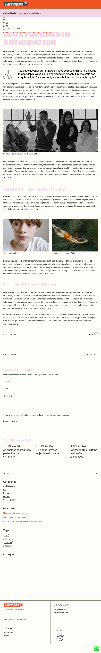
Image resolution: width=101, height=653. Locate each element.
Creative (8, 539)
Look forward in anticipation (14, 517)
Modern (14, 334)
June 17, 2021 (13, 446)
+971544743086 (60, 609)
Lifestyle (8, 542)
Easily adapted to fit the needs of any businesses (83, 453)
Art (4, 489)
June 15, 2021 (13, 29)
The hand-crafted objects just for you (47, 451)
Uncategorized (9, 500)
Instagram (8, 632)
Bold (6, 535)
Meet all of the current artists (15, 513)
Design (6, 334)
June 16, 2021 (46, 446)
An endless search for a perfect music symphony (17, 453)
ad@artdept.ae (61, 612)
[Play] (4, 17)
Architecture (9, 486)
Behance (8, 636)
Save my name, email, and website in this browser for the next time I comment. (38, 415)
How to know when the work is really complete (22, 522)
